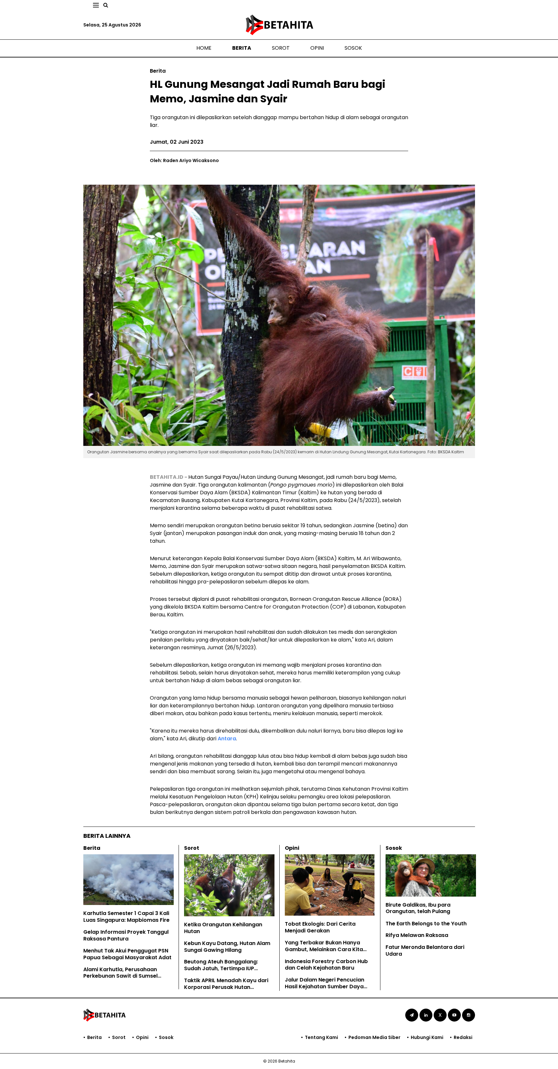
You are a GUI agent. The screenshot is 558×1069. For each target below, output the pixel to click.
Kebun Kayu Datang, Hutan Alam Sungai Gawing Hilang (227, 947)
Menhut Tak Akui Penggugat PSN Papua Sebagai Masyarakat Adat (127, 954)
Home (204, 48)
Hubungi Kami (427, 1037)
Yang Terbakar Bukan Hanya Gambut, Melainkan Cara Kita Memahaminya (324, 949)
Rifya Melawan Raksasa (417, 935)
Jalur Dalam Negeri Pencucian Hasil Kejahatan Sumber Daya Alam (324, 986)
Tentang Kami (321, 1037)
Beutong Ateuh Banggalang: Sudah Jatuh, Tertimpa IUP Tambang (221, 968)
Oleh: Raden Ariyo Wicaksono (184, 160)
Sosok (353, 48)
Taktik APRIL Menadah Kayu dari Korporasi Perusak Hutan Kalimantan (226, 987)
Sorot (281, 48)
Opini (317, 48)
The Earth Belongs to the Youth (426, 923)
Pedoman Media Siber (374, 1037)
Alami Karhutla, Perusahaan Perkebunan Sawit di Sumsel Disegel (120, 976)
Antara (227, 738)
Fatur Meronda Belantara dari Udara (425, 950)
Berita (241, 48)
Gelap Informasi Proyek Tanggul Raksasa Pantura (126, 935)
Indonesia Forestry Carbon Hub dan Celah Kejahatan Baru (326, 965)
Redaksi (463, 1037)
